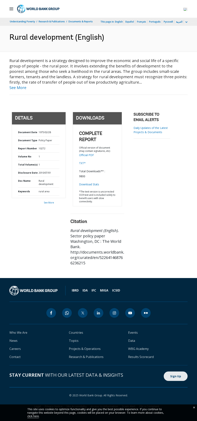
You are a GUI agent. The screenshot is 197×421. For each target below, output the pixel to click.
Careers (15, 349)
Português (155, 21)
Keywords (24, 191)
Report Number (27, 148)
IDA (85, 290)
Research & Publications (52, 21)
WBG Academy (138, 349)
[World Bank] (33, 290)
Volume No (24, 156)
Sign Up (175, 376)
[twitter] (83, 313)
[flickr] (146, 313)
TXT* (82, 163)
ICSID (116, 290)
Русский (168, 21)
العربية (179, 21)
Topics (73, 341)
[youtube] (130, 313)
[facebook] (51, 313)
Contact (15, 357)
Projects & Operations (85, 349)
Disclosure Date (28, 172)
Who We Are (18, 332)
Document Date (27, 132)
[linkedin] (98, 313)
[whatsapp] (67, 313)
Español (129, 21)
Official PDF (86, 155)
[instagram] (114, 313)
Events (133, 332)
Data (131, 341)
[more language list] (186, 22)
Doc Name (24, 180)
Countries (76, 332)
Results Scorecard (141, 357)
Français (141, 21)
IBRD (75, 290)
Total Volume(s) (28, 164)
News (13, 341)
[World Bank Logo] (38, 9)
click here (33, 416)
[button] (185, 9)
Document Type (27, 140)
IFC (94, 290)
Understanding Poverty (22, 21)
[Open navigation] (11, 9)
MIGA (104, 290)
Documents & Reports (80, 21)
